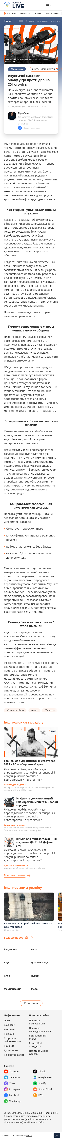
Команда (9, 1045)
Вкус (6, 962)
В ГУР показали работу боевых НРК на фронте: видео (28, 925)
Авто (34, 949)
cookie (29, 1135)
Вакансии (9, 1024)
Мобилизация (12, 988)
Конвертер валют (14, 1054)
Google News (45, 1077)
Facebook (14, 1095)
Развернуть (31, 1003)
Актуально (10, 949)
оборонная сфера (15, 710)
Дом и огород (39, 962)
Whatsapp (15, 1101)
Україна (11, 13)
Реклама (9, 1033)
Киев (7, 975)
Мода (34, 988)
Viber (12, 1083)
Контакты (9, 1029)
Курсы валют (11, 1050)
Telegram (14, 1077)
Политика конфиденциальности (41, 1029)
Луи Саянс (24, 113)
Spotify (42, 1083)
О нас (7, 1020)
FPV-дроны (50, 710)
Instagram (15, 1089)
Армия (38, 13)
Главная (8, 20)
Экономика (53, 13)
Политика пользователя (37, 1022)
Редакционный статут (37, 1037)
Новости (25, 13)
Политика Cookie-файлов (39, 1052)
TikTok (42, 1071)
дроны (34, 710)
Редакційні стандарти (35, 1045)
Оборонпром (17, 69)
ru (47, 5)
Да (57, 1135)
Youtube (14, 1071)
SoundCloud (45, 1089)
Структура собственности (12, 1040)
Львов (35, 975)
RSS (40, 1095)
